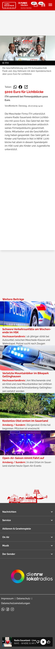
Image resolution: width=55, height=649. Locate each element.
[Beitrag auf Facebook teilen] (20, 87)
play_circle (43, 641)
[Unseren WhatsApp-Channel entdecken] (3, 609)
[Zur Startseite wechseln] (9, 5)
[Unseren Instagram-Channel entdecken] (12, 609)
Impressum (7, 598)
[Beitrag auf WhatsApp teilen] (15, 87)
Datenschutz (23, 598)
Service (6, 520)
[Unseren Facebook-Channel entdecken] (7, 609)
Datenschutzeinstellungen (15, 603)
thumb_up (48, 642)
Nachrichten (9, 511)
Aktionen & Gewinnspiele (16, 528)
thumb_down (38, 642)
